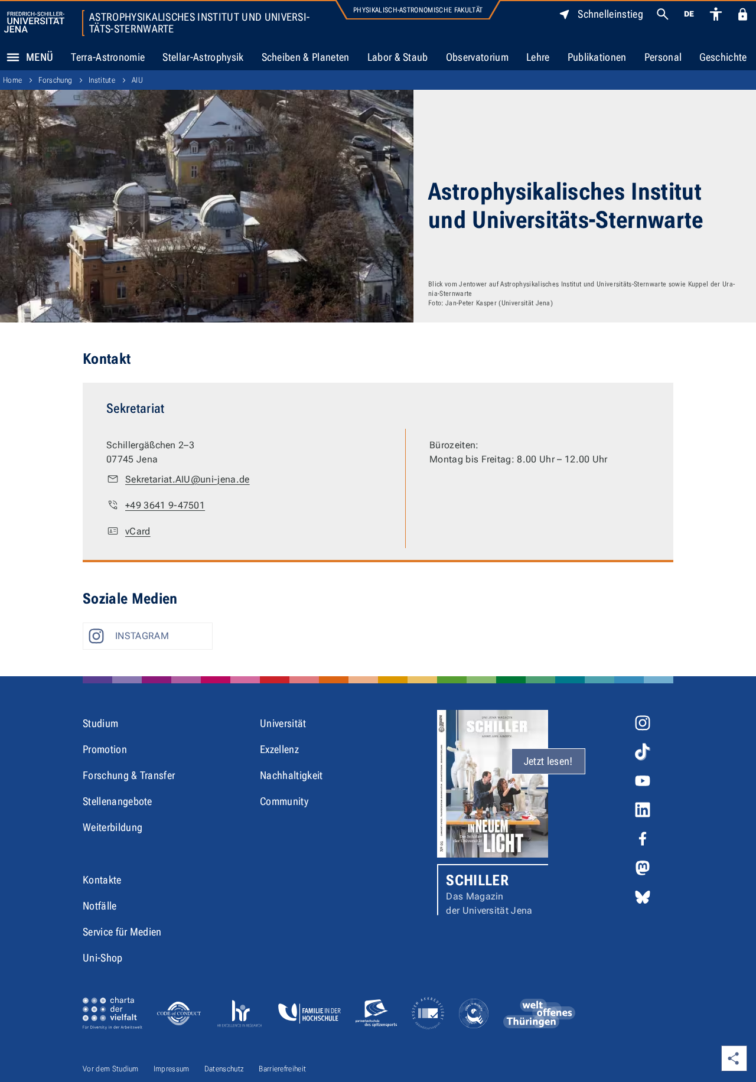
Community (284, 801)
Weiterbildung (112, 827)
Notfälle (100, 906)
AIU (137, 80)
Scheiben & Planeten (306, 57)
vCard (138, 531)
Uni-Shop (103, 957)
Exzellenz (279, 749)
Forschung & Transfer (129, 775)
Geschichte (723, 57)
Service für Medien (122, 931)
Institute (102, 80)
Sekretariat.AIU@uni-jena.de (187, 479)
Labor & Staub (397, 57)
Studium (100, 723)
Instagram (142, 635)
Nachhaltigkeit (291, 775)
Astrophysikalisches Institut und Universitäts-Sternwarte (199, 23)
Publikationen (597, 57)
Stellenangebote (117, 801)
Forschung (55, 80)
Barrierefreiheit (282, 1068)
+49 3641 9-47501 (165, 505)
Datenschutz (224, 1068)
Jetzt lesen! (548, 761)
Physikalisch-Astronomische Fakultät (418, 10)
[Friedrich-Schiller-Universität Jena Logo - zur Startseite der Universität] (34, 22)
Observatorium (477, 57)
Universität (283, 723)
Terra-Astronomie (108, 57)
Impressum (172, 1068)
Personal (663, 57)
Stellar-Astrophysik (202, 57)
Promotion (105, 749)
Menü (39, 57)
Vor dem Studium (111, 1068)
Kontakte (102, 880)
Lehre (538, 57)
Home (12, 80)
